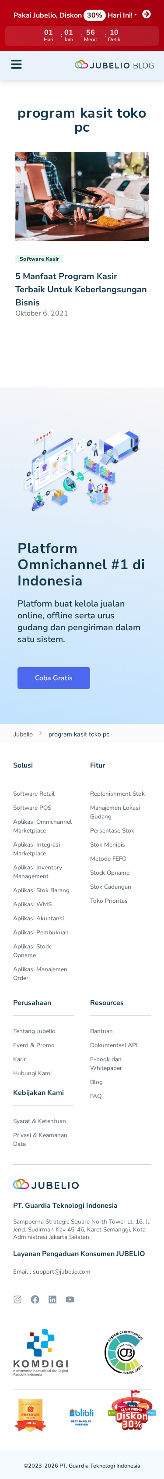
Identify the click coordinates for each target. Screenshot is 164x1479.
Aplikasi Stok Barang (41, 890)
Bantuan (101, 1031)
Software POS (32, 808)
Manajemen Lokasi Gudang (115, 812)
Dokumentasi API (114, 1045)
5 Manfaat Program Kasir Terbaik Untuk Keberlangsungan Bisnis (81, 289)
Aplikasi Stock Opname (32, 950)
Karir (19, 1059)
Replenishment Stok (117, 794)
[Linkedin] (52, 1299)
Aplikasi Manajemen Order (40, 973)
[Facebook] (35, 1299)
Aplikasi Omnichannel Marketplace (42, 826)
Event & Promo (34, 1045)
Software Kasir (39, 258)
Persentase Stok (112, 830)
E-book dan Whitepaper (106, 1063)
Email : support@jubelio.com (52, 1271)
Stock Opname (109, 873)
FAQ (95, 1096)
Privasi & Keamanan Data (40, 1139)
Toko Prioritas (109, 901)
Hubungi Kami (32, 1073)
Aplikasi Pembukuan (41, 932)
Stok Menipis (107, 844)
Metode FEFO (108, 858)
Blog (96, 1082)
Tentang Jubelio (34, 1031)
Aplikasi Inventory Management (37, 871)
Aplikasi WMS (32, 904)
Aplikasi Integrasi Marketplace (36, 849)
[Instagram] (17, 1299)
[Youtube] (70, 1299)
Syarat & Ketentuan (39, 1121)
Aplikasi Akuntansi (38, 918)
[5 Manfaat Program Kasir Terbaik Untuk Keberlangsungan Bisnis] (82, 195)
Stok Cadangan (110, 887)
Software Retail (34, 794)
